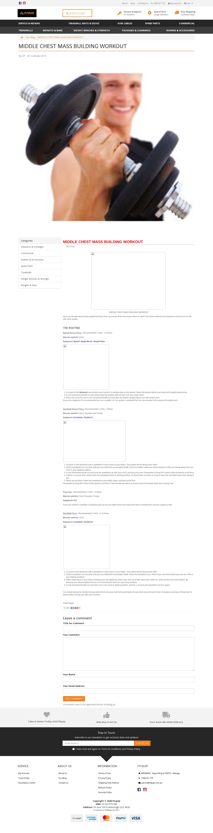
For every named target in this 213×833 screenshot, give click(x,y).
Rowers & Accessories (180, 30)
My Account (23, 773)
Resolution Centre (26, 782)
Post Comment (74, 698)
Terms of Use (104, 773)
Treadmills (25, 30)
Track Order (24, 778)
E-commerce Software (103, 810)
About (125, 3)
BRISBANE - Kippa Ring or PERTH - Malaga (160, 773)
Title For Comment (73, 623)
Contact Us (143, 3)
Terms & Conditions (111, 748)
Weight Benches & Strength (92, 30)
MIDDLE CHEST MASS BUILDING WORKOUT (61, 37)
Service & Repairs (132, 13)
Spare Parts (161, 13)
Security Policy (105, 792)
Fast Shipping (188, 13)
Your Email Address (74, 686)
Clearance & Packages (32, 246)
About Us (62, 773)
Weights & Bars (53, 30)
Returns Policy (105, 787)
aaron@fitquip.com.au (151, 782)
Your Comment (71, 634)
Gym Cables (125, 23)
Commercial (187, 23)
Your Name (69, 674)
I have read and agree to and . (108, 748)
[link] (139, 789)
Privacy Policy (133, 748)
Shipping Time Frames (108, 782)
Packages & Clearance (136, 30)
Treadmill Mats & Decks (83, 23)
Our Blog (30, 37)
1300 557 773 (159, 3)
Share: (67, 608)
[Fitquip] (27, 13)
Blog (133, 3)
